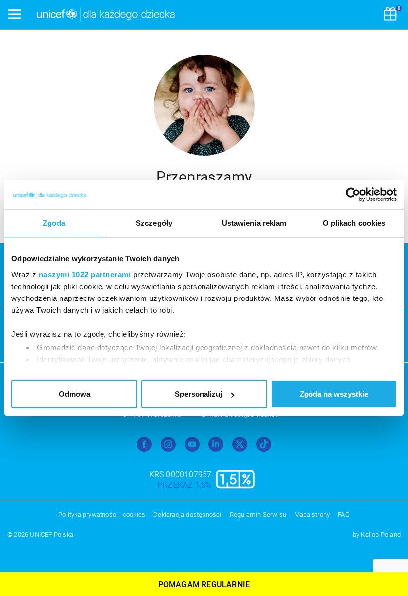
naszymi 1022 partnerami (85, 274)
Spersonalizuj (198, 394)
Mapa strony (312, 514)
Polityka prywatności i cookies (101, 514)
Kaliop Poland (381, 534)
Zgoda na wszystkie (334, 394)
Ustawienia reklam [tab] (254, 223)
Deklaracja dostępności (187, 514)
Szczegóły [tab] (154, 223)
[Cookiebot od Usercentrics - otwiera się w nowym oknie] (353, 194)
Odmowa (74, 394)
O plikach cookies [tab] (354, 223)
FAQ (344, 514)
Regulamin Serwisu (258, 514)
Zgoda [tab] (54, 223)
